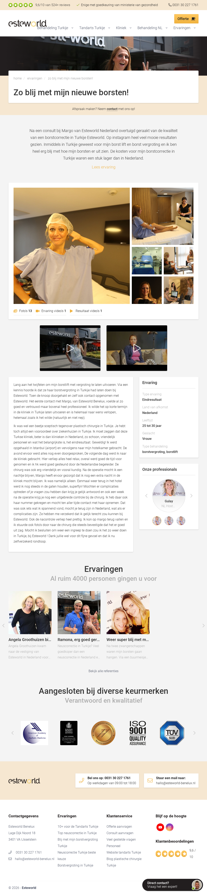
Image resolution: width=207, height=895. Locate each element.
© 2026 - (22, 888)
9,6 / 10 (192, 853)
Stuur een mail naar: (175, 780)
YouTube (160, 827)
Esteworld (35, 23)
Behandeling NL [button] (149, 28)
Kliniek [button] (121, 28)
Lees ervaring (103, 167)
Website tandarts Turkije (124, 852)
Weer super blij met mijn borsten (138, 623)
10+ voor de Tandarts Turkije (78, 826)
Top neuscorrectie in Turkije (77, 833)
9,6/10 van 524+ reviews (52, 5)
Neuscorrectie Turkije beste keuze (77, 856)
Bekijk (72, 246)
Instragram (169, 827)
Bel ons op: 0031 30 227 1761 (112, 780)
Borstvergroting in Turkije (75, 865)
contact (112, 109)
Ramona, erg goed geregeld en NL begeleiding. (89, 623)
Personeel (113, 846)
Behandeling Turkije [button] (52, 28)
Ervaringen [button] (181, 28)
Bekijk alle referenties (103, 671)
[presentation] (146, 496)
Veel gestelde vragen (121, 839)
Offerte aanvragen (119, 826)
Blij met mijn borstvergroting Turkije (78, 843)
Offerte (183, 19)
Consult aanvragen (120, 833)
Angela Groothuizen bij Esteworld (40, 623)
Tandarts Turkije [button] (92, 28)
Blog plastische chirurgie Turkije (124, 862)
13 (25, 311)
